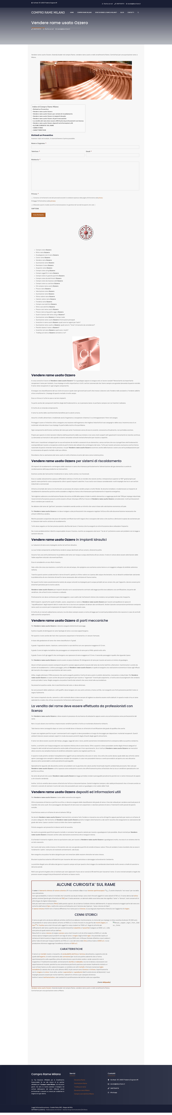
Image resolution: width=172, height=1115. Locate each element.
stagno (126, 909)
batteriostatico (49, 977)
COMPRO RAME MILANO (48, 12)
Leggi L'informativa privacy (40, 1107)
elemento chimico (46, 890)
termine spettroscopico (96, 890)
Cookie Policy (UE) (56, 1107)
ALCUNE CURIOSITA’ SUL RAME (43, 125)
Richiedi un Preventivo (41, 109)
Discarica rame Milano (82, 1090)
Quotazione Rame (80, 1083)
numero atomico (60, 890)
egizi (89, 936)
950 (63, 898)
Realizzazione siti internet (54, 1110)
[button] (138, 12)
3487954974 (114, 1088)
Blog (122, 12)
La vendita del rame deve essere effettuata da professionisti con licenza (58, 121)
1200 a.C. (74, 943)
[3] (36, 924)
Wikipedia (106, 982)
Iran (33, 925)
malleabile (79, 962)
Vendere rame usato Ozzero (42, 111)
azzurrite (86, 928)
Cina (85, 941)
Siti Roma (84, 1110)
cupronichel (67, 972)
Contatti (131, 12)
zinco (47, 972)
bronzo (83, 909)
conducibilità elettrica (70, 954)
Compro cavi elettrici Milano (84, 1094)
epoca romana (39, 909)
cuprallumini (78, 972)
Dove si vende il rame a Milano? (106, 12)
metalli (81, 967)
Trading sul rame (80, 1087)
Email (89, 151)
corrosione (66, 956)
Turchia (41, 925)
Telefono (35, 151)
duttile (71, 962)
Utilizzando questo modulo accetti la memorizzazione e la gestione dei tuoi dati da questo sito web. (64, 205)
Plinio (56, 903)
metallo (43, 954)
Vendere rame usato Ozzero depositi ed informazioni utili (53, 123)
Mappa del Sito (68, 1107)
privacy (100, 198)
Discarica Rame (79, 1080)
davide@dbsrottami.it (117, 1084)
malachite (77, 928)
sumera (61, 933)
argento (42, 956)
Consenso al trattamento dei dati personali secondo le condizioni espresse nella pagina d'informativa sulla (68, 198)
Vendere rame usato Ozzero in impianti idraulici (49, 116)
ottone (92, 969)
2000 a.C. (101, 941)
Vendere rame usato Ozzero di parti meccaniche (49, 118)
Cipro (49, 906)
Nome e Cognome (38, 143)
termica (82, 954)
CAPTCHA (35, 208)
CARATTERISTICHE (39, 130)
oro (60, 930)
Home (72, 12)
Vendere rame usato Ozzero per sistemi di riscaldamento (53, 114)
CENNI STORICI (38, 128)
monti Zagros (101, 923)
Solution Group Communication (72, 1110)
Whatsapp (113, 1092)
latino (136, 896)
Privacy (35, 194)
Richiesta (35, 159)
